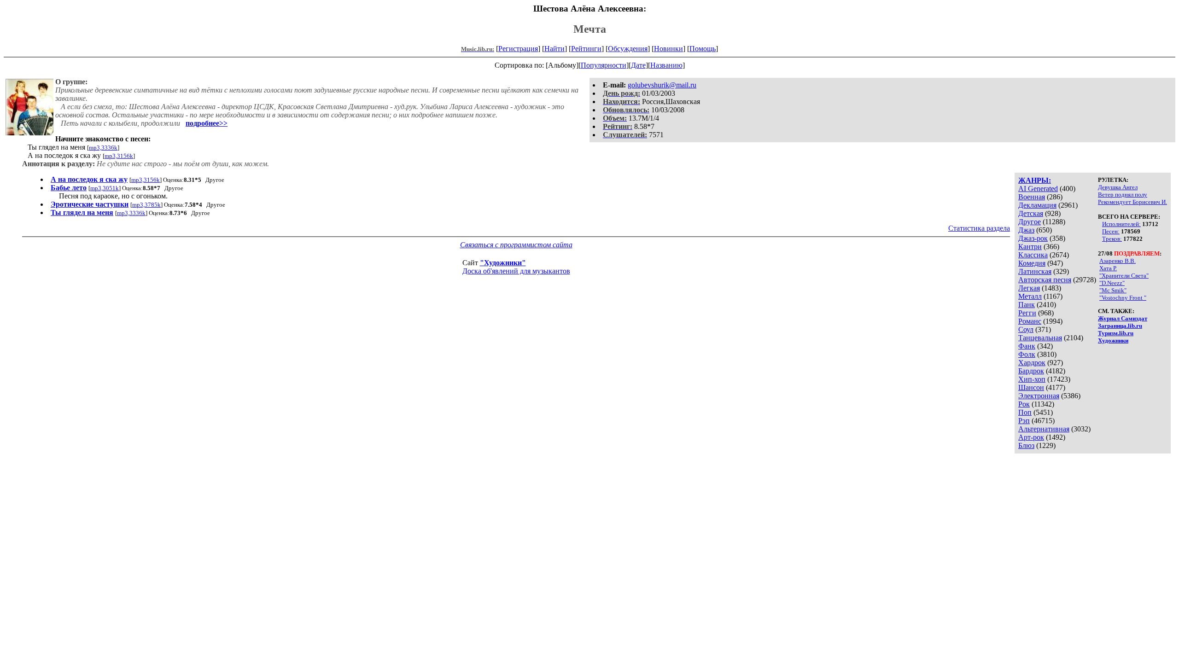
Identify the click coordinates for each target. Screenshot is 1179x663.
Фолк (1026, 354)
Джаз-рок (1033, 238)
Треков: (1112, 238)
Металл (1030, 296)
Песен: (1111, 231)
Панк (1026, 304)
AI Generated (1038, 188)
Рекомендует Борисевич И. (1132, 201)
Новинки (668, 48)
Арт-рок (1031, 437)
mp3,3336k (103, 147)
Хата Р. (1108, 268)
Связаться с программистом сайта (516, 245)
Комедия (1031, 263)
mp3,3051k (104, 188)
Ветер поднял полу (1122, 194)
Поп (1025, 412)
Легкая (1029, 288)
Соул (1025, 329)
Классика (1033, 255)
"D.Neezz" (1112, 282)
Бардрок (1031, 371)
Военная (1031, 197)
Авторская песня (1044, 280)
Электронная (1038, 396)
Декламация (1037, 205)
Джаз (1026, 230)
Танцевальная (1040, 338)
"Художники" (503, 263)
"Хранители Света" (1124, 275)
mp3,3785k (146, 204)
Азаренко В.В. (1117, 260)
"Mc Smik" (1112, 290)
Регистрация (518, 48)
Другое (1029, 222)
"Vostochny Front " (1122, 297)
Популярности (603, 65)
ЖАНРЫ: (1034, 180)
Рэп (1024, 421)
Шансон (1031, 387)
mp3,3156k (119, 155)
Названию (666, 65)
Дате (638, 65)
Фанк (1026, 346)
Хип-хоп (1031, 379)
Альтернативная (1043, 429)
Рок (1024, 404)
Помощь (702, 48)
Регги (1027, 313)
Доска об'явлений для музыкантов (516, 271)
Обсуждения (628, 48)
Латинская (1034, 271)
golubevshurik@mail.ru (662, 85)
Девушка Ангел (1118, 187)
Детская (1030, 213)
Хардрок (1031, 362)
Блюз (1026, 445)
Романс (1029, 321)
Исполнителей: (1121, 224)
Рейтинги (586, 48)
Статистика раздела (979, 228)
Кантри (1030, 246)
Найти (554, 48)
